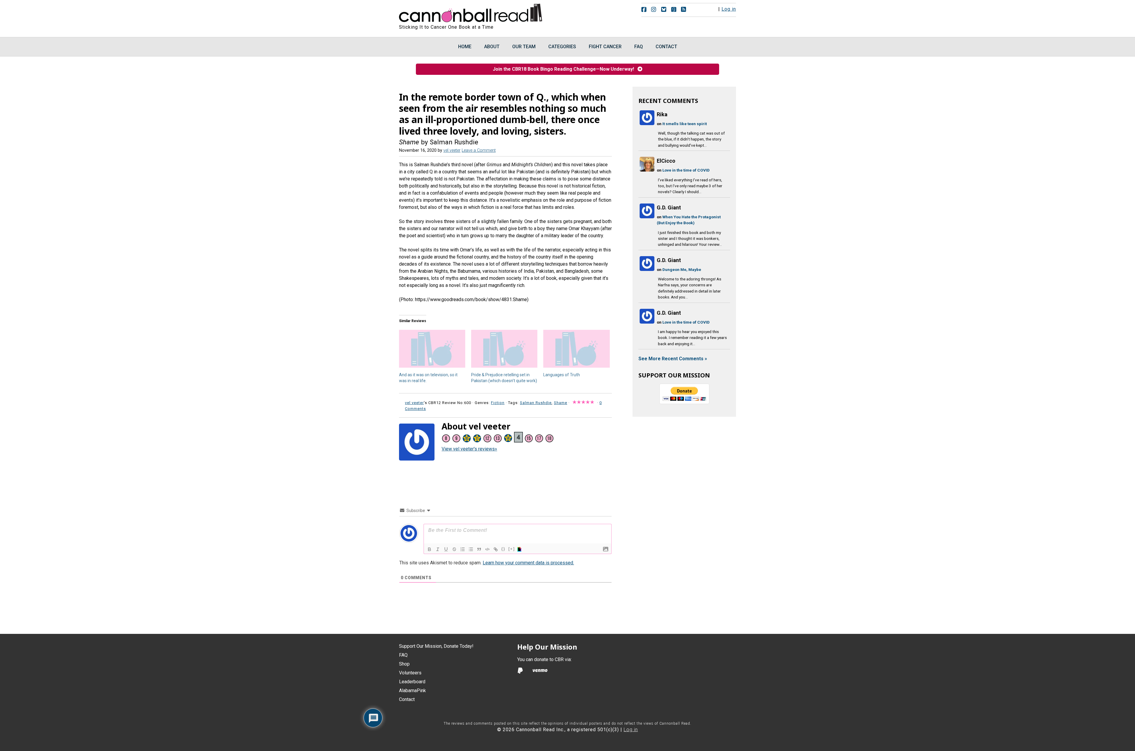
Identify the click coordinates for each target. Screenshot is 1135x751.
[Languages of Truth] (576, 349)
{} (503, 549)
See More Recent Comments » (672, 358)
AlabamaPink (412, 690)
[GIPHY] (520, 549)
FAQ (403, 655)
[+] (511, 549)
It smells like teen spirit (684, 123)
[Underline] (446, 549)
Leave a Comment (479, 150)
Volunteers (410, 673)
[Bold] (429, 549)
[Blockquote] (479, 549)
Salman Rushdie (536, 402)
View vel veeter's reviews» (469, 449)
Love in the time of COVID (686, 170)
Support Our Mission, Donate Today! (436, 646)
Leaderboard (412, 681)
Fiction (498, 402)
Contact (407, 699)
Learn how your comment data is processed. (528, 563)
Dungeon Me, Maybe (681, 269)
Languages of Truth (561, 374)
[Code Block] (487, 549)
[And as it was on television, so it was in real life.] (432, 349)
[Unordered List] (471, 549)
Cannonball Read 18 (471, 12)
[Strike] (454, 549)
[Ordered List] (462, 549)
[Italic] (438, 549)
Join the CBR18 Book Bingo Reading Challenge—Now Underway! (565, 69)
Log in (728, 9)
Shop (404, 664)
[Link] (496, 549)
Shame (560, 402)
